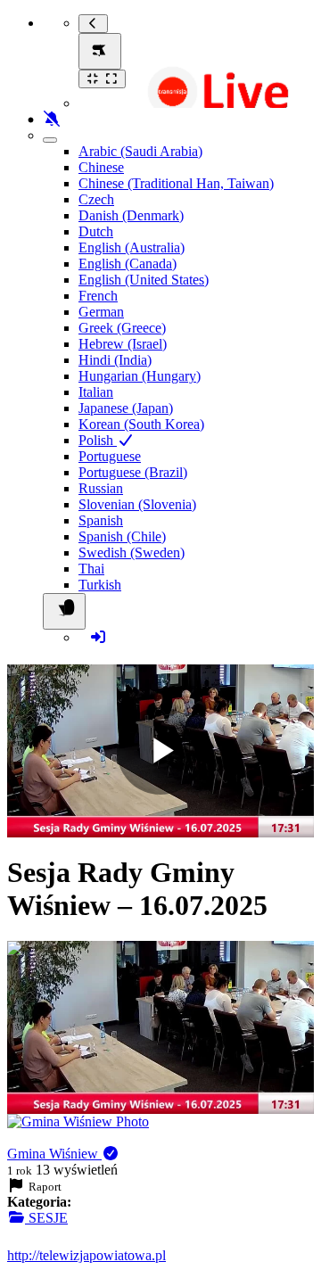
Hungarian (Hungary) (139, 375)
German (101, 311)
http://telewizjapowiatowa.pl (86, 1255)
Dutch (95, 231)
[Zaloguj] (98, 637)
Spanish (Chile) (122, 536)
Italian (95, 392)
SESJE (46, 1217)
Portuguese (109, 456)
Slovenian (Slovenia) (137, 504)
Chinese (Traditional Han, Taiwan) (176, 183)
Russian (100, 488)
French (98, 295)
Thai (91, 568)
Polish (97, 440)
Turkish (99, 584)
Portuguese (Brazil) (132, 472)
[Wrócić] (93, 23)
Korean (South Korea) (141, 424)
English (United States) (143, 279)
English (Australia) (131, 247)
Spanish (100, 520)
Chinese (101, 167)
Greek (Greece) (122, 327)
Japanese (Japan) (125, 408)
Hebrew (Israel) (122, 343)
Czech (96, 199)
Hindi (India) (115, 359)
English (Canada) (127, 263)
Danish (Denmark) (131, 215)
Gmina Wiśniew (54, 1153)
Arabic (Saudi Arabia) (140, 151)
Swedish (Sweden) (131, 552)
